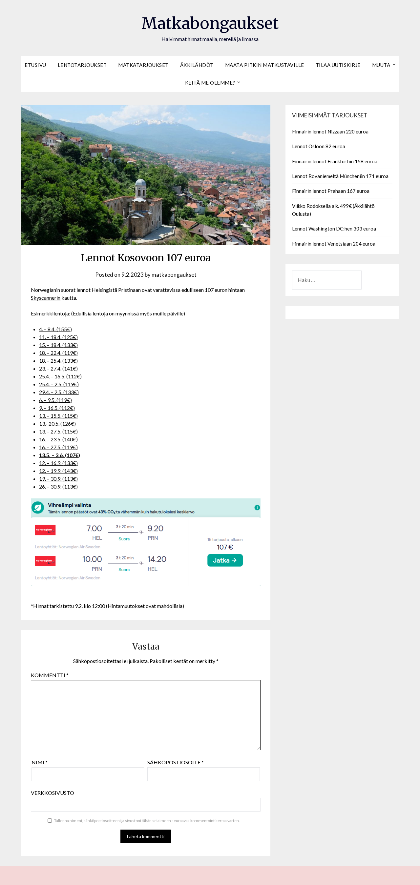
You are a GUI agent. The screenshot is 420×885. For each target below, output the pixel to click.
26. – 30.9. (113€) (58, 486)
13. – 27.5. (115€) (58, 431)
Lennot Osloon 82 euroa (318, 146)
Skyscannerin (45, 297)
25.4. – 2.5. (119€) (59, 384)
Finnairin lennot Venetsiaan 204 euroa (333, 244)
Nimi (40, 762)
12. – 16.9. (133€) (58, 463)
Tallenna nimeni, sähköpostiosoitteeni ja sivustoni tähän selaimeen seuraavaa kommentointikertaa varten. (147, 820)
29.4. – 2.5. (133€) (59, 392)
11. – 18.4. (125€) (58, 337)
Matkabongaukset (210, 23)
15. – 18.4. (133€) (58, 345)
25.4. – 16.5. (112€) (60, 376)
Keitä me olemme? (210, 83)
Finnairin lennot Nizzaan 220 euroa (330, 131)
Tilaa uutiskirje (338, 65)
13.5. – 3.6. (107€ (58, 455)
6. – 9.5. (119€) (55, 400)
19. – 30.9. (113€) (58, 478)
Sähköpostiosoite (175, 762)
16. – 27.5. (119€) (58, 447)
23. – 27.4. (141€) (58, 368)
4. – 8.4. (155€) (55, 329)
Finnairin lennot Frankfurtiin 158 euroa (334, 161)
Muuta (381, 65)
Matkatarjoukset (143, 65)
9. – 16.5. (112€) (57, 408)
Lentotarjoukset (82, 65)
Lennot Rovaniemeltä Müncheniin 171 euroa (340, 176)
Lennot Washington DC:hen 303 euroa (334, 228)
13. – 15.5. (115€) (58, 415)
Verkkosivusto (52, 793)
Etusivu (35, 65)
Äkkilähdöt (197, 65)
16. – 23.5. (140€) (58, 439)
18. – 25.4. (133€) (58, 360)
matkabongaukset (174, 274)
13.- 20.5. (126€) (57, 423)
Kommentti (50, 675)
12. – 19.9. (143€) (58, 471)
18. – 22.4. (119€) (58, 353)
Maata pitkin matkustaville (264, 65)
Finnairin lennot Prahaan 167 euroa (330, 191)
